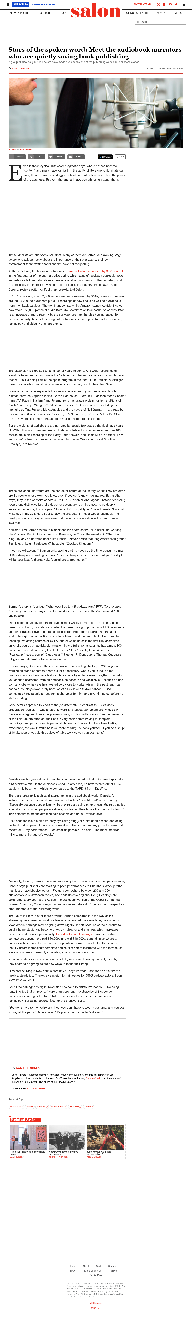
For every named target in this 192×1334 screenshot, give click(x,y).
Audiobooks (16, 1107)
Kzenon (12, 150)
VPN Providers (96, 1303)
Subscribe (20, 4)
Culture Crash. (93, 1078)
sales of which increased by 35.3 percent (96, 271)
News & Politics (20, 13)
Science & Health (136, 13)
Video (178, 13)
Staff (98, 1266)
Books (29, 1107)
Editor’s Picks (58, 1107)
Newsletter (142, 4)
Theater (88, 1107)
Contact (112, 1266)
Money (161, 13)
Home (72, 1266)
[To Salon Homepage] (96, 10)
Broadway (42, 1107)
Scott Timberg (20, 68)
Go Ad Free (96, 1275)
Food (63, 13)
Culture (46, 13)
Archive (113, 1271)
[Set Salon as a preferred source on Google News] (105, 156)
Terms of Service (93, 1271)
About (86, 1266)
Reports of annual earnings (74, 934)
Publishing (75, 1107)
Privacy (73, 1271)
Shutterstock (26, 150)
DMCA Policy (96, 1308)
